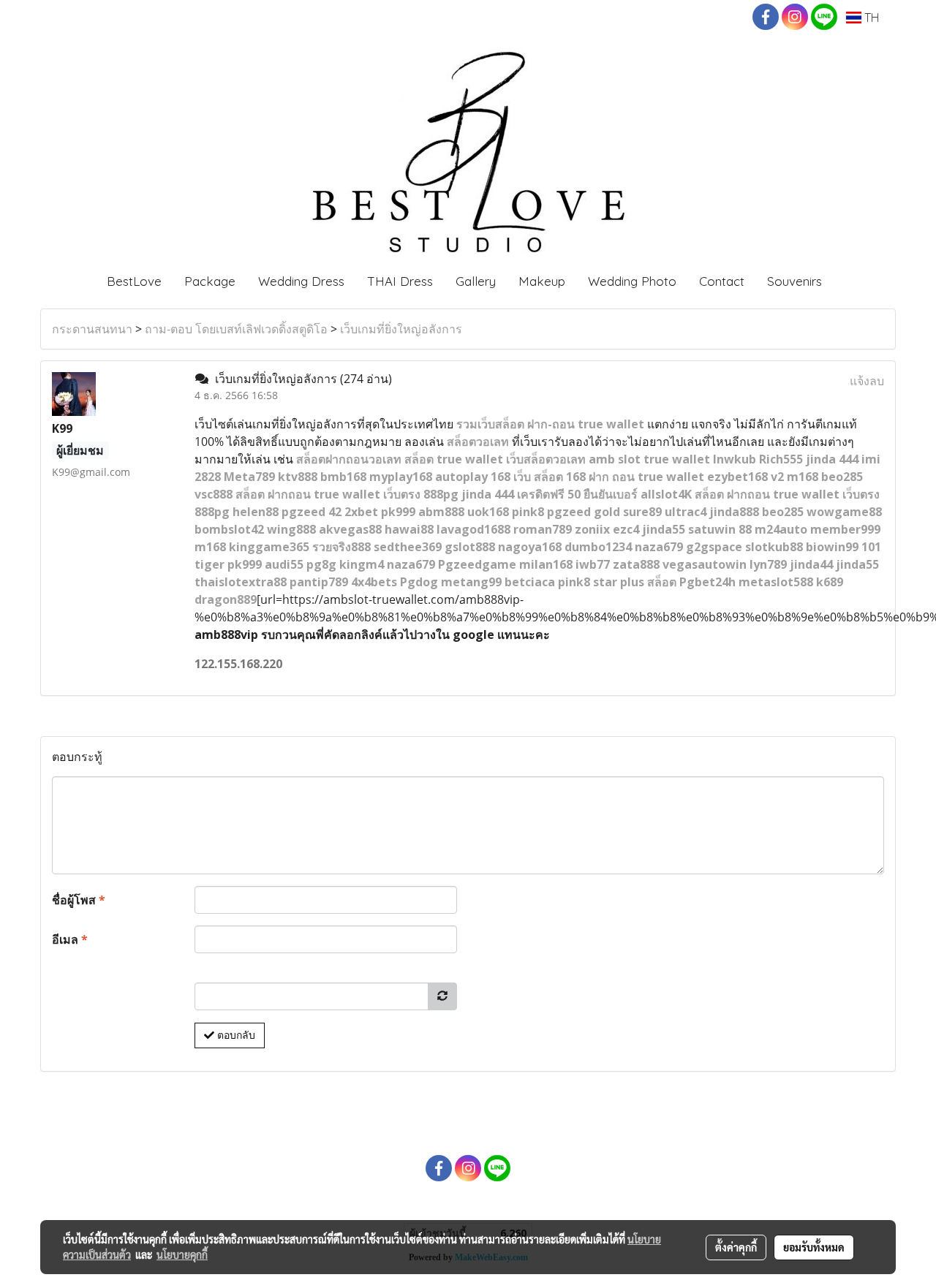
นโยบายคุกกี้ (182, 1254)
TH (870, 17)
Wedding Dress (301, 281)
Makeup (541, 281)
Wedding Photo (632, 281)
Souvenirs (794, 281)
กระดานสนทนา (92, 329)
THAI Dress (400, 281)
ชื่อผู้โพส (78, 900)
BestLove (134, 281)
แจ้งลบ (867, 381)
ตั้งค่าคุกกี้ (736, 1247)
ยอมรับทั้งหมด (814, 1247)
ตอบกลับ (234, 1035)
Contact (721, 281)
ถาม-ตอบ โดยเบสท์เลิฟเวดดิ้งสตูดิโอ (236, 329)
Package (209, 281)
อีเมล (70, 939)
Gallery (476, 281)
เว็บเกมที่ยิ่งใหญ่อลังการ (401, 329)
